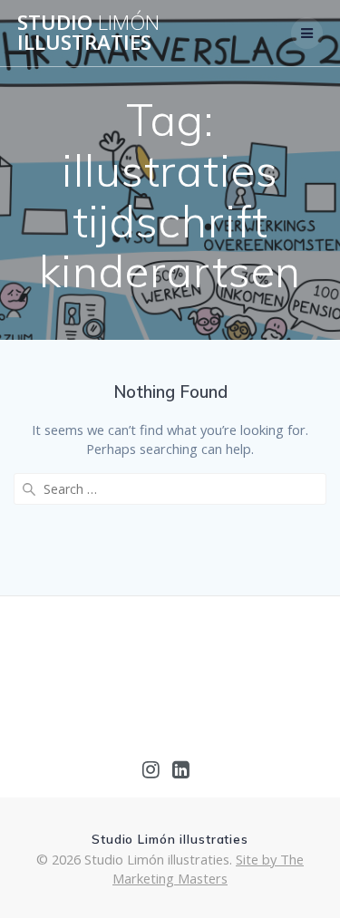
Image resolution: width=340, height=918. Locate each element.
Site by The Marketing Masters (208, 868)
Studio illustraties (88, 33)
